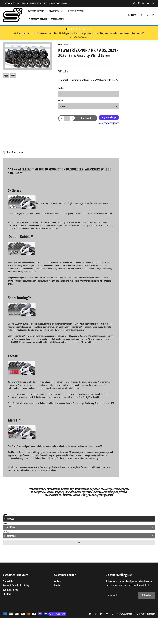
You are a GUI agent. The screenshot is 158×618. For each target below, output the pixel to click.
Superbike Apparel (76, 11)
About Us (7, 594)
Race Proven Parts (36, 11)
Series (61, 88)
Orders (57, 581)
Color (60, 100)
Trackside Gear (56, 11)
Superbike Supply (131, 613)
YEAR (5, 515)
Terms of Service (10, 589)
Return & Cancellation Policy (16, 585)
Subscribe (146, 595)
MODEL (6, 532)
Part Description (15, 152)
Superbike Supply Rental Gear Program (46, 19)
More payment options (109, 123)
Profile (57, 585)
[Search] (142, 15)
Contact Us (8, 581)
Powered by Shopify (147, 613)
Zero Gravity (64, 44)
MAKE (5, 523)
